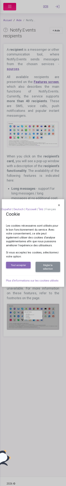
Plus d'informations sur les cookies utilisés (32, 280)
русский (31, 209)
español (6, 209)
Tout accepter (18, 265)
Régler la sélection (48, 267)
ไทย (40, 209)
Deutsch (19, 209)
